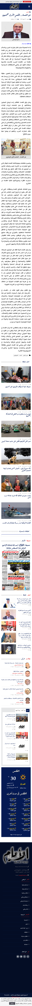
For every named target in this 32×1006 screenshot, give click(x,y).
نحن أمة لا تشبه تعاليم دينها (10, 724)
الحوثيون (16, 355)
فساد (21, 355)
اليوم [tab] (28, 710)
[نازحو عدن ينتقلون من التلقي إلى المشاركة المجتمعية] (22, 718)
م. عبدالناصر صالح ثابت (17, 673)
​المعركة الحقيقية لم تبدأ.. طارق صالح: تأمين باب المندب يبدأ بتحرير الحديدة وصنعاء (24, 635)
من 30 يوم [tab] (18, 710)
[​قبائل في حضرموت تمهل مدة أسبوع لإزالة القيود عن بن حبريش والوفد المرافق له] (8, 626)
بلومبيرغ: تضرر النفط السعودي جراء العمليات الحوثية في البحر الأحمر (10, 755)
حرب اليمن (25, 355)
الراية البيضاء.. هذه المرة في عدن (10, 744)
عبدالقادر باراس (19, 702)
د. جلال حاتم (20, 683)
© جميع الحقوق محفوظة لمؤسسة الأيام (19, 995)
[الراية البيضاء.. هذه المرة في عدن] (22, 746)
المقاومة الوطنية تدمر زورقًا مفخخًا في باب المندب (16, 523)
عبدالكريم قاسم (20, 693)
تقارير (27, 12)
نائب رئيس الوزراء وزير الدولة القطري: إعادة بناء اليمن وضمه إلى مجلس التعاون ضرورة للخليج (24, 601)
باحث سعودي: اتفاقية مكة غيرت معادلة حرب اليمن (17, 497)
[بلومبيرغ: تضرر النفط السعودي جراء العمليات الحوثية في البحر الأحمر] (22, 756)
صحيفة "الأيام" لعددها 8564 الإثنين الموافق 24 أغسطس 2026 (16, 546)
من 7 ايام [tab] (23, 710)
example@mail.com (23, 875)
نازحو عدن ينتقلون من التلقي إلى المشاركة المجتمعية (18, 415)
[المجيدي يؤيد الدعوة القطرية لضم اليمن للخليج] (8, 614)
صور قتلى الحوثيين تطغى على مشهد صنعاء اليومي (16, 441)
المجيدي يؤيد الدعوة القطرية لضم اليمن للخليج (24, 611)
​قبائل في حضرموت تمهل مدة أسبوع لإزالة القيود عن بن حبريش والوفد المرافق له (25, 624)
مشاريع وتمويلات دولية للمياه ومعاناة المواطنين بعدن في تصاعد (24, 646)
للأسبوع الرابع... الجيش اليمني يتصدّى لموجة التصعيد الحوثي (17, 469)
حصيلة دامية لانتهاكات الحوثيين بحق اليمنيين (18, 387)
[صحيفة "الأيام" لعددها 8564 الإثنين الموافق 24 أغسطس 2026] (16, 570)
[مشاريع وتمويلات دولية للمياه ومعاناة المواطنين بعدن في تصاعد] (8, 649)
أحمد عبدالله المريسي (19, 665)
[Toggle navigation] (29, 6)
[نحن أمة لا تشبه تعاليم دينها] (22, 726)
